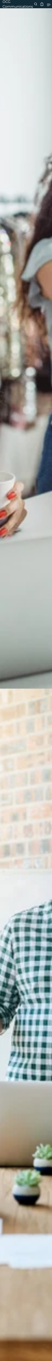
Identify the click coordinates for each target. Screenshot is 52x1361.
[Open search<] (35, 4)
